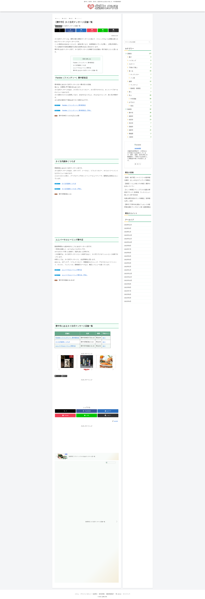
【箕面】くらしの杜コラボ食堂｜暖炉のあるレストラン (137, 185)
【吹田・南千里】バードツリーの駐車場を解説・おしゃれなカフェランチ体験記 (137, 179)
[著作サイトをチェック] (135, 164)
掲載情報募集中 (110, 594)
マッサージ (58, 376)
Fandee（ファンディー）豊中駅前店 (83, 62)
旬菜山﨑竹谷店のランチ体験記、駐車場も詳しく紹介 (137, 200)
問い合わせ (118, 594)
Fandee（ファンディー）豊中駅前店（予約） (77, 110)
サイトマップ (126, 594)
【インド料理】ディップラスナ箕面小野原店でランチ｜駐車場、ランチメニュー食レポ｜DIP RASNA (137, 192)
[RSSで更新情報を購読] (140, 164)
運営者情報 (102, 594)
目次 (84, 59)
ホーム (77, 594)
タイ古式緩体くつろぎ (79, 65)
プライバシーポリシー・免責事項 (88, 594)
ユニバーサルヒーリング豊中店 (82, 68)
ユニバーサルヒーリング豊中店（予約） (75, 275)
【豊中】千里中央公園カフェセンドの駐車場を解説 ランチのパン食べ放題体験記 (137, 206)
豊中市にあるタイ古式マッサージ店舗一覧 (85, 70)
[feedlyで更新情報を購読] (138, 164)
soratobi (138, 148)
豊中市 (65, 376)
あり (104, 338)
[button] (113, 30)
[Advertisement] (87, 392)
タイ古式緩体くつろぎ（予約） (72, 189)
